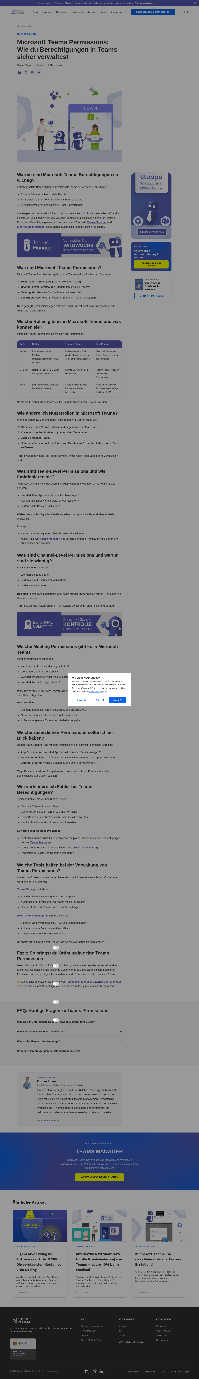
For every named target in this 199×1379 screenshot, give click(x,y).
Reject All (100, 700)
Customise (82, 700)
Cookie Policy (95, 692)
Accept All (117, 700)
